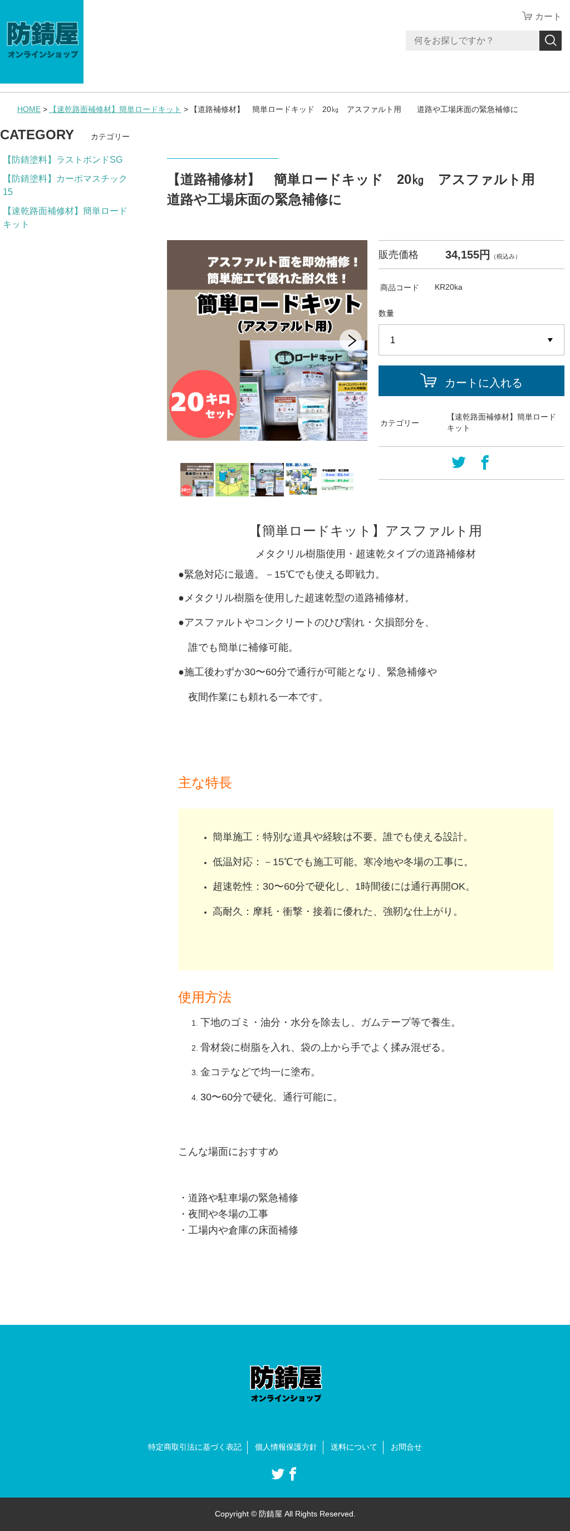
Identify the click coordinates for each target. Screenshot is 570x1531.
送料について (354, 1446)
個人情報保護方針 (286, 1446)
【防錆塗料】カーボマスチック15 (65, 185)
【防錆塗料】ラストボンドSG (62, 159)
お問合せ (406, 1446)
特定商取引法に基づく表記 (195, 1446)
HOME (29, 109)
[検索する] (550, 41)
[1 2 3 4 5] (471, 340)
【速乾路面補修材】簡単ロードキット (115, 109)
